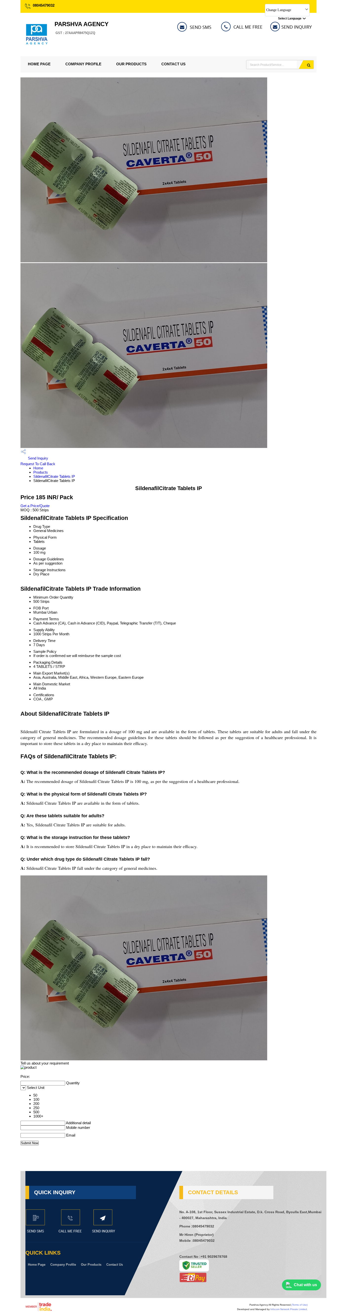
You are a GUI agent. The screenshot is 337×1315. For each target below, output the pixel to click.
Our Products (131, 64)
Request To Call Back (37, 464)
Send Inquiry (37, 458)
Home (38, 468)
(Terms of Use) (299, 1304)
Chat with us (305, 1285)
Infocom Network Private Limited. (289, 1309)
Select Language (289, 18)
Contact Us (173, 64)
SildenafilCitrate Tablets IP (54, 476)
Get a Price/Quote (35, 506)
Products (40, 472)
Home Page (39, 64)
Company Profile (83, 64)
